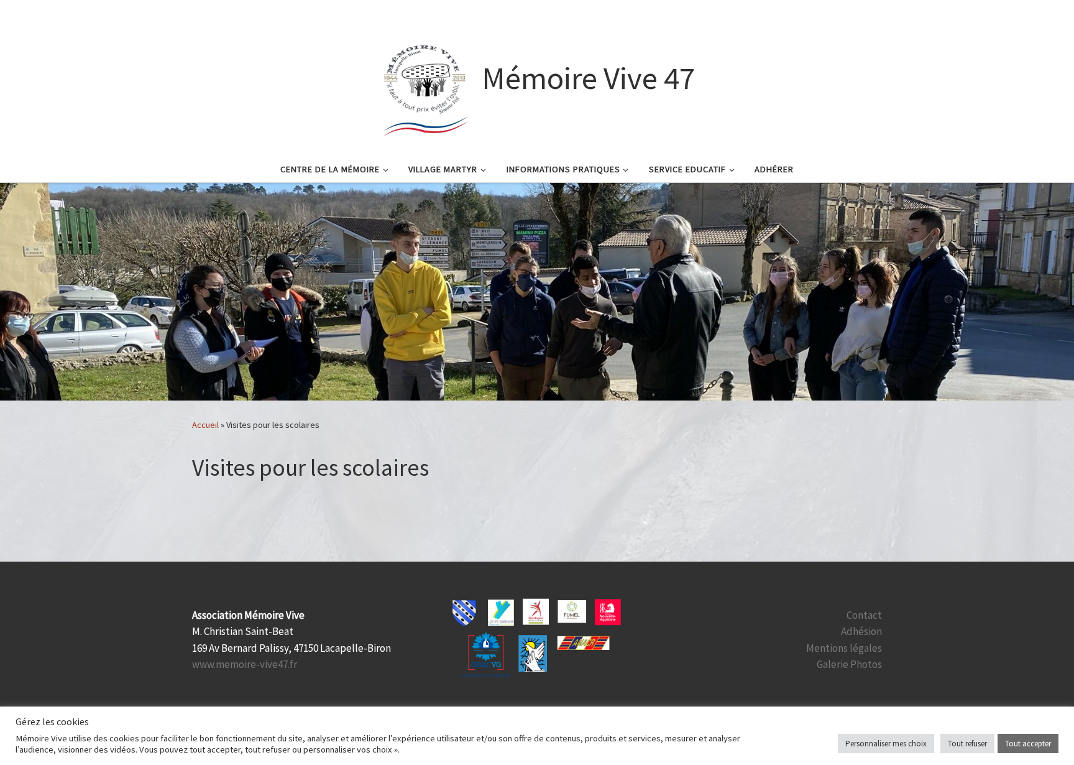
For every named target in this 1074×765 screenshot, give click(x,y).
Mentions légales (844, 648)
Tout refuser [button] (967, 743)
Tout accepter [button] (1028, 743)
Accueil (205, 424)
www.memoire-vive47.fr (244, 664)
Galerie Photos (849, 664)
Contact (864, 615)
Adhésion (861, 631)
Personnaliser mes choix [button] (886, 743)
